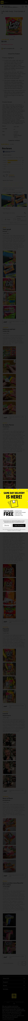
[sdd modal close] (27, 491)
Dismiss (6, 525)
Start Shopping (19, 525)
